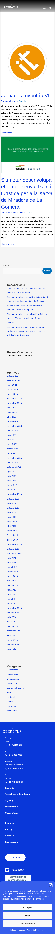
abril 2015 (11, 635)
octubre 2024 (13, 376)
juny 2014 (11, 649)
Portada (10, 692)
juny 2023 (11, 408)
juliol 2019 (11, 512)
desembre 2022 (14, 421)
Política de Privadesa (35, 930)
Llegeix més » (7, 132)
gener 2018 (12, 576)
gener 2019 (12, 540)
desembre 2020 (14, 494)
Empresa (9, 823)
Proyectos (11, 706)
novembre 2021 (14, 458)
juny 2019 (11, 517)
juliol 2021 (11, 476)
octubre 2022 (13, 430)
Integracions (11, 807)
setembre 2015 (14, 631)
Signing (9, 800)
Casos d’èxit (11, 813)
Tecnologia (12, 711)
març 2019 (12, 531)
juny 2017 (11, 590)
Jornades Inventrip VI (25, 95)
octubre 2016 (13, 613)
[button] (50, 885)
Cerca (6, 265)
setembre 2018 (14, 553)
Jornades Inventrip (9, 101)
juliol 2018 (11, 558)
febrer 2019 (12, 535)
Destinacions (19, 212)
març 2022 (12, 444)
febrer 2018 (12, 572)
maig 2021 (12, 481)
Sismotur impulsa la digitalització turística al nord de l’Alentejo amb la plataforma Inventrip (27, 318)
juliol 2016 (11, 617)
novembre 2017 (14, 581)
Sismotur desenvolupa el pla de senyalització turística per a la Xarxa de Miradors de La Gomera (27, 193)
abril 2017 (11, 594)
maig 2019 (12, 522)
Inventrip (9, 788)
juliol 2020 (11, 503)
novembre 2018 (14, 544)
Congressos (12, 670)
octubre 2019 (13, 508)
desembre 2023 (14, 399)
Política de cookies (17, 930)
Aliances (9, 836)
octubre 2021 (13, 462)
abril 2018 (11, 563)
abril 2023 (11, 417)
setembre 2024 (14, 380)
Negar (28, 915)
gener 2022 (12, 453)
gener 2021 (12, 490)
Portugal (11, 697)
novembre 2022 (14, 426)
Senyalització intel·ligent (17, 794)
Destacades (6, 212)
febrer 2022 (12, 449)
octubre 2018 (13, 549)
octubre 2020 (13, 499)
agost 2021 (12, 471)
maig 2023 (12, 412)
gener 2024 (12, 394)
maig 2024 (12, 385)
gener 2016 (12, 622)
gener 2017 (12, 603)
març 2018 (12, 567)
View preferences (27, 923)
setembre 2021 (14, 467)
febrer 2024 (12, 389)
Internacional (13, 683)
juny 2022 (11, 435)
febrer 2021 (12, 485)
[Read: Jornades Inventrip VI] (27, 62)
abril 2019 (11, 526)
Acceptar (27, 907)
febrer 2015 (12, 640)
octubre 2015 (13, 626)
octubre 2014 (13, 644)
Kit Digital (10, 829)
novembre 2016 (14, 608)
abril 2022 (11, 440)
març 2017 (12, 599)
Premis (10, 702)
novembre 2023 (14, 403)
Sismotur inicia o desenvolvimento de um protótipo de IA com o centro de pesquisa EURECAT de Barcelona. (26, 331)
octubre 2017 (13, 585)
